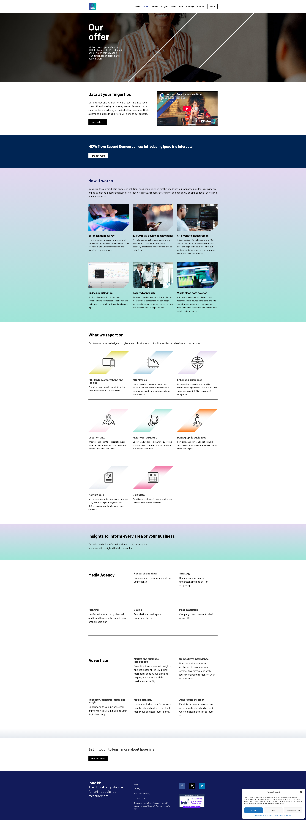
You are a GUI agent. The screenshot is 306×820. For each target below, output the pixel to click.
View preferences (293, 810)
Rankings (190, 7)
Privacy (137, 789)
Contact (201, 7)
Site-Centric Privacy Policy (274, 815)
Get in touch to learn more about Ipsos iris (121, 749)
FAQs (181, 7)
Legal (136, 784)
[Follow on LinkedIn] (202, 786)
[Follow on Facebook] (182, 786)
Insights (164, 7)
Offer (145, 7)
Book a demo (97, 121)
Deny (273, 810)
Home (137, 7)
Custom (154, 7)
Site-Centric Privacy (142, 793)
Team (173, 7)
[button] (301, 792)
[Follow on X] (192, 786)
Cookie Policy (259, 815)
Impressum (288, 815)
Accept (253, 810)
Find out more (98, 155)
